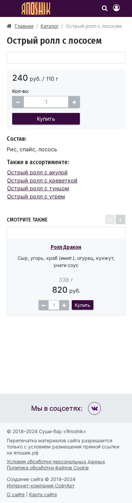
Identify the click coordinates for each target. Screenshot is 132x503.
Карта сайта (43, 494)
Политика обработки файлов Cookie (48, 467)
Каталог (50, 26)
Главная (24, 26)
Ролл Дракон (66, 247)
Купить (46, 118)
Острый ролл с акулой (37, 172)
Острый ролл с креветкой (42, 180)
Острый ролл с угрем (36, 196)
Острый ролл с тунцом (38, 188)
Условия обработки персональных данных (56, 461)
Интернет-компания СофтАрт (40, 485)
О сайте (16, 494)
